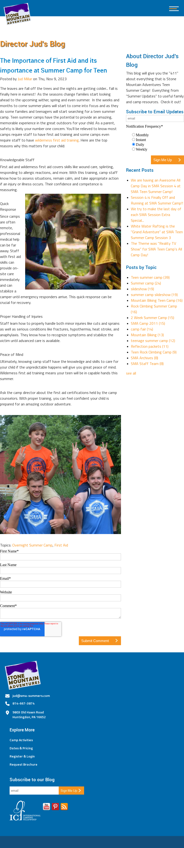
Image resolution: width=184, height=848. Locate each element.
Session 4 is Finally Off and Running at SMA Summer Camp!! (157, 200)
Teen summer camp (150, 277)
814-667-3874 (23, 703)
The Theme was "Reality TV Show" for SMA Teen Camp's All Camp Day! (156, 249)
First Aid (61, 545)
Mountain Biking (147, 335)
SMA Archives (144, 358)
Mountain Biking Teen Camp (157, 300)
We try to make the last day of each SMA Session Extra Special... (156, 214)
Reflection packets (149, 346)
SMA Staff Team (147, 363)
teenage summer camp (153, 340)
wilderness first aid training (56, 140)
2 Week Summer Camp (152, 317)
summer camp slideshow (154, 294)
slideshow (142, 289)
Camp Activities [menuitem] (21, 740)
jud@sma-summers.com (31, 695)
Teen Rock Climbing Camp (154, 352)
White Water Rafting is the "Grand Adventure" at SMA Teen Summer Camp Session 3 (157, 231)
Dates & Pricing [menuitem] (21, 748)
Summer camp (146, 283)
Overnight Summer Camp (32, 545)
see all (131, 373)
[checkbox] (155, 142)
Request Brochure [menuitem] (23, 764)
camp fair (142, 329)
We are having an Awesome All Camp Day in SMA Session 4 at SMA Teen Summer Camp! (156, 185)
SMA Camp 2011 (148, 323)
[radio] (157, 134)
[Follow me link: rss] (64, 807)
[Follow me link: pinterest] (55, 807)
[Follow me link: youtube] (46, 807)
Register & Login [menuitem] (22, 756)
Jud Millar (25, 79)
